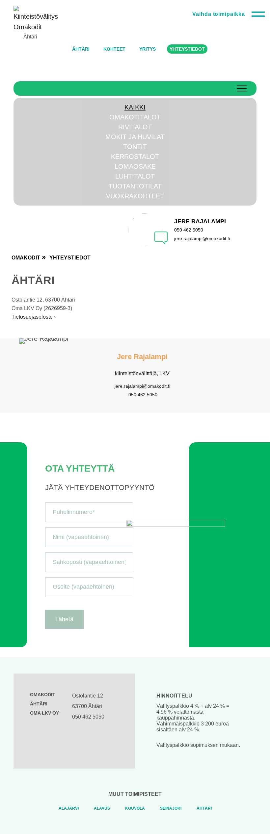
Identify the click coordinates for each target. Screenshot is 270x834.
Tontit (135, 146)
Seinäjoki (170, 808)
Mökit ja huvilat (135, 136)
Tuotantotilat (135, 186)
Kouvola (135, 808)
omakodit (26, 257)
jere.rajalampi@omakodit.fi (142, 386)
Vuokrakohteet (135, 196)
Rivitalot (135, 127)
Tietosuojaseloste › (34, 317)
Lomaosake (135, 166)
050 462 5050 (142, 394)
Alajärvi (69, 808)
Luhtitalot (135, 176)
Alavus (102, 808)
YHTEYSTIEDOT (187, 49)
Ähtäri (204, 808)
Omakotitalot (135, 117)
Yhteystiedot (70, 257)
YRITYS (147, 49)
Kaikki (135, 107)
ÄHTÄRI (81, 49)
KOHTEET (114, 49)
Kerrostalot (135, 156)
